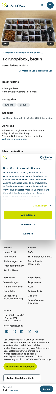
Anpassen (26, 224)
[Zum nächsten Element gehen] (50, 30)
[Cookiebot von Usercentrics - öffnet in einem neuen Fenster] (40, 158)
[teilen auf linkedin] (21, 331)
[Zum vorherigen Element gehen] (5, 30)
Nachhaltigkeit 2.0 (13, 265)
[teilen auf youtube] (36, 331)
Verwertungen (11, 282)
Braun (23, 105)
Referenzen (9, 256)
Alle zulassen (28, 215)
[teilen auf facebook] (6, 331)
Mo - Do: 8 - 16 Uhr (13, 315)
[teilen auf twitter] (29, 331)
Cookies (32, 295)
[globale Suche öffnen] (42, 5)
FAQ (30, 252)
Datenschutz (35, 291)
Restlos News (10, 270)
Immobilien (9, 291)
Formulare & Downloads (35, 262)
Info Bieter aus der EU (40, 256)
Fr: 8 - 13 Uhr (10, 317)
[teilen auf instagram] (14, 331)
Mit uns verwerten (13, 286)
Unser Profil (9, 252)
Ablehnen (28, 233)
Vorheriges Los (26, 70)
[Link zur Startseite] (13, 5)
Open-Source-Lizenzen (36, 302)
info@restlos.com (13, 325)
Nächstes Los (46, 70)
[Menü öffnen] (50, 5)
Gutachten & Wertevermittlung (13, 297)
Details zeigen (40, 205)
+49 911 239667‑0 (12, 320)
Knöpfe (9, 105)
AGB (30, 286)
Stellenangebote (12, 261)
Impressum (34, 282)
